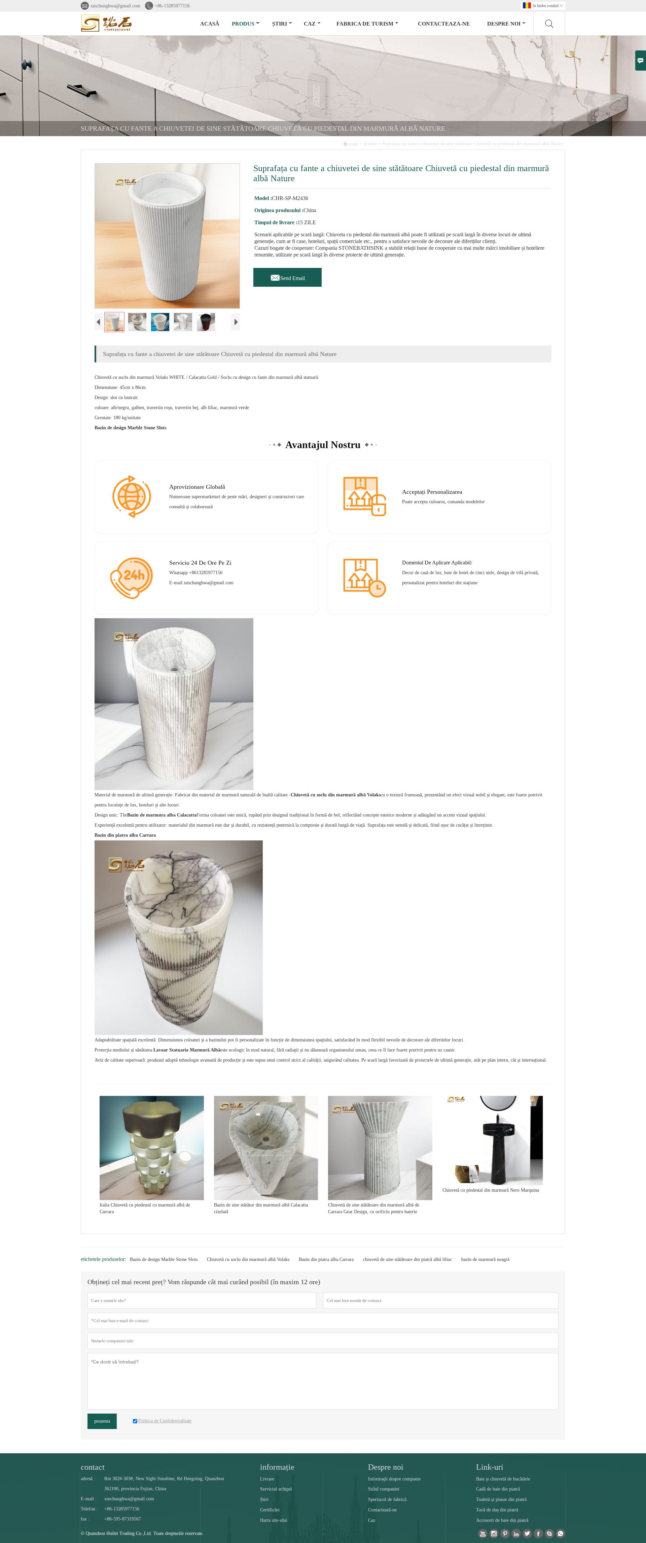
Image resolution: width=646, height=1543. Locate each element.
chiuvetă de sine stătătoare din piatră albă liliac (407, 1259)
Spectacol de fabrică (387, 1499)
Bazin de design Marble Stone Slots (164, 1259)
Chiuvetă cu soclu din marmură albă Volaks (248, 1259)
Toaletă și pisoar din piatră (501, 1499)
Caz (371, 1520)
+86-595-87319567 (122, 1518)
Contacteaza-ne (444, 24)
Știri (264, 1499)
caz (310, 24)
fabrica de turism (364, 24)
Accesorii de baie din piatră (502, 1520)
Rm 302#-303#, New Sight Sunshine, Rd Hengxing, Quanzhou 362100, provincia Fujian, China (164, 1483)
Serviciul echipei (276, 1489)
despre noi (504, 24)
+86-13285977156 (172, 5)
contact (93, 1467)
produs (243, 24)
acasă (209, 24)
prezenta (102, 1421)
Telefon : (89, 1508)
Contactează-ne (382, 1509)
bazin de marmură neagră (485, 1259)
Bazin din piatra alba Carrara (326, 1259)
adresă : (88, 1478)
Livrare (267, 1478)
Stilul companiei (383, 1489)
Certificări (270, 1509)
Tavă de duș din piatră (497, 1509)
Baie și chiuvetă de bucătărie (503, 1478)
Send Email (287, 276)
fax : (85, 1518)
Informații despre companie (394, 1478)
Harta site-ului (273, 1520)
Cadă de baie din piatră (498, 1489)
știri (279, 24)
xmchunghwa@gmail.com (115, 5)
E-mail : (89, 1498)
